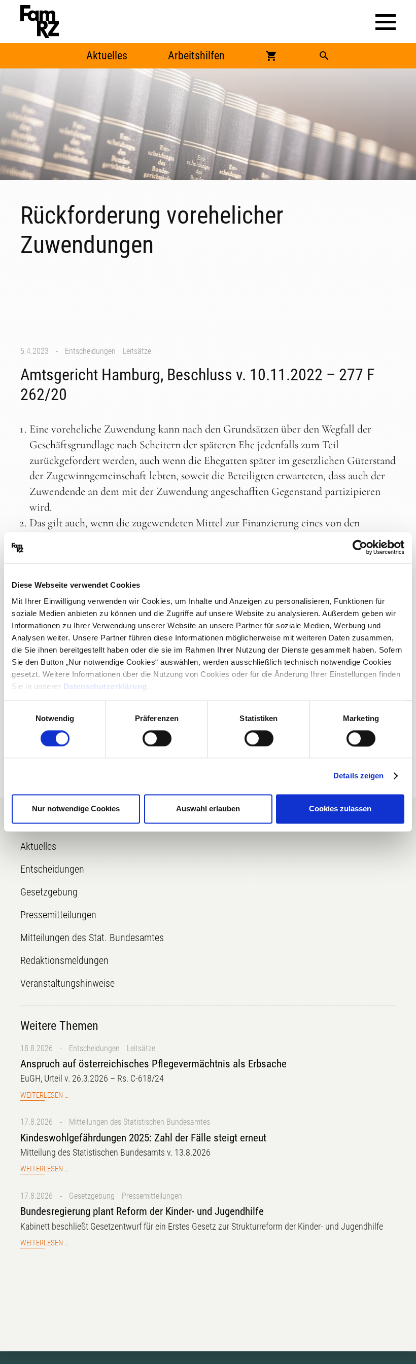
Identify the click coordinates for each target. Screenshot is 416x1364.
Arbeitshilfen (196, 55)
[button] (385, 22)
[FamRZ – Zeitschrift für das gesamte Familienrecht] (39, 21)
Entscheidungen (90, 351)
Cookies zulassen (340, 809)
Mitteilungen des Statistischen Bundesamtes (139, 1122)
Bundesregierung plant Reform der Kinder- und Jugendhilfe (142, 1211)
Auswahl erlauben (208, 809)
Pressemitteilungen (152, 1196)
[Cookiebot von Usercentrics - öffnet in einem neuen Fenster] (360, 548)
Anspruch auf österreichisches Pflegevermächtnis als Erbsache (153, 1064)
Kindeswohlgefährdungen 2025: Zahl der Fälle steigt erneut (143, 1138)
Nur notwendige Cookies (76, 809)
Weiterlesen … (44, 1095)
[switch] (157, 738)
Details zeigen (358, 775)
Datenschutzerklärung (105, 686)
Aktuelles (106, 55)
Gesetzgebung (92, 1196)
